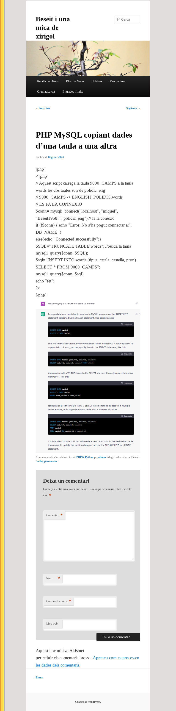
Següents (133, 108)
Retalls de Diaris (47, 81)
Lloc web (52, 623)
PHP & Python (85, 457)
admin (102, 457)
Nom (53, 578)
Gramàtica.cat (46, 91)
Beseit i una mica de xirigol (53, 27)
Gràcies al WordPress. (88, 701)
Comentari (54, 515)
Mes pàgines (117, 81)
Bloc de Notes (75, 81)
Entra (39, 677)
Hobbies (96, 81)
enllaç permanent (47, 461)
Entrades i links (73, 91)
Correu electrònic (58, 601)
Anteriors (43, 108)
